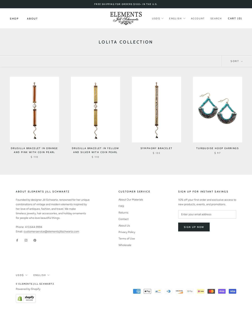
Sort (235, 61)
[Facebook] (17, 240)
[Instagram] (26, 240)
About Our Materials (131, 199)
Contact (124, 219)
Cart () (235, 18)
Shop (14, 18)
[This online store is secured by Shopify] (26, 296)
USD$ (156, 18)
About (32, 18)
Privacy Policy (127, 232)
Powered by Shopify (28, 289)
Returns (123, 212)
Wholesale (125, 245)
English (175, 18)
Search (216, 18)
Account (198, 18)
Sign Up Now (194, 227)
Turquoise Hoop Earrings (217, 148)
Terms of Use (127, 238)
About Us (124, 225)
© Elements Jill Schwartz (35, 283)
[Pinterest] (34, 240)
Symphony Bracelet (157, 148)
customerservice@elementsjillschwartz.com (51, 231)
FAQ (121, 206)
